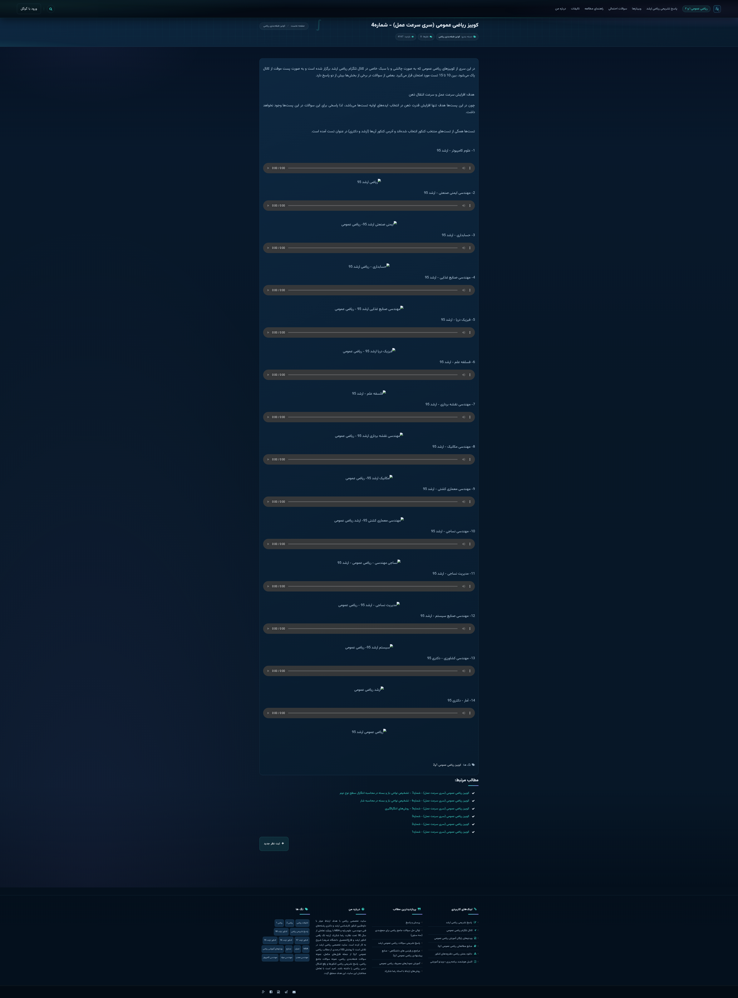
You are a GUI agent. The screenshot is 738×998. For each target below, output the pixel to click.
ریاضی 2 (289, 923)
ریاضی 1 (279, 923)
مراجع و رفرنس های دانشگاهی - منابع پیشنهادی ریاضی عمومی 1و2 (402, 953)
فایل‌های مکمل (332, 954)
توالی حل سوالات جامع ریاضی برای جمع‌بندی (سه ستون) (398, 933)
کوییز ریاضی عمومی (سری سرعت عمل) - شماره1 (440, 832)
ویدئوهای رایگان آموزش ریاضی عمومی (453, 938)
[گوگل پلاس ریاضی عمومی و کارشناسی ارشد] (263, 992)
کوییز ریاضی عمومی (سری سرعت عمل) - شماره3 (440, 816)
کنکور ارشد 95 (270, 940)
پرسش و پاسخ (413, 923)
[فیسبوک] (271, 992)
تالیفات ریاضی (302, 923)
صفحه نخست (298, 26)
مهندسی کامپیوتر (270, 957)
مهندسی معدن (302, 957)
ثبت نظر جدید (272, 844)
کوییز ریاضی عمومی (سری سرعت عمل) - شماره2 (440, 824)
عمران (297, 949)
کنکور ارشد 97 (302, 940)
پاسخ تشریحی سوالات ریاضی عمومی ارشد (399, 943)
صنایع (288, 949)
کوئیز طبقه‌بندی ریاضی (274, 26)
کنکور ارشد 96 (286, 940)
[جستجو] (51, 9)
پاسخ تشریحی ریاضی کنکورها (343, 964)
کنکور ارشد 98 (281, 931)
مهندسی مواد (286, 957)
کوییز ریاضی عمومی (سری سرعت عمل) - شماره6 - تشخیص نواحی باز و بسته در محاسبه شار (414, 801)
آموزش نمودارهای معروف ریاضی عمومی (399, 964)
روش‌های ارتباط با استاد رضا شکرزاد (402, 971)
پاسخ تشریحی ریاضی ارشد (459, 923)
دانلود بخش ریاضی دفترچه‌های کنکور (454, 954)
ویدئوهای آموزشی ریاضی (273, 949)
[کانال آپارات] (278, 992)
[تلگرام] (286, 992)
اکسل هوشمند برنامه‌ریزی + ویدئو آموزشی (451, 962)
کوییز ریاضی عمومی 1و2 (447, 765)
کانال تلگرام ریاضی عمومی (459, 930)
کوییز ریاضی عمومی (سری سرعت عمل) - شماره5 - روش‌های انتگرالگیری (427, 808)
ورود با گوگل (29, 8)
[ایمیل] (294, 992)
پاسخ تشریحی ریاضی (299, 931)
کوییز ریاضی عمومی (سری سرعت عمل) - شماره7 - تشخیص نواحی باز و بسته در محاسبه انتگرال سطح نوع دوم (404, 793)
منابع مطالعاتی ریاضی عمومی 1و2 (455, 946)
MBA (305, 949)
